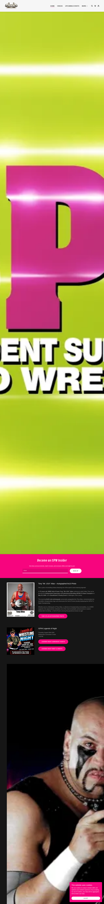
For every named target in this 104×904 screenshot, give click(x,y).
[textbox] (45, 571)
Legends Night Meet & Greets (52, 648)
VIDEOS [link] (60, 6)
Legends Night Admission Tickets (53, 641)
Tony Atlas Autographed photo (53, 616)
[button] (85, 6)
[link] (11, 5)
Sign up (75, 571)
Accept (86, 898)
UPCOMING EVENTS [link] (72, 6)
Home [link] (52, 6)
